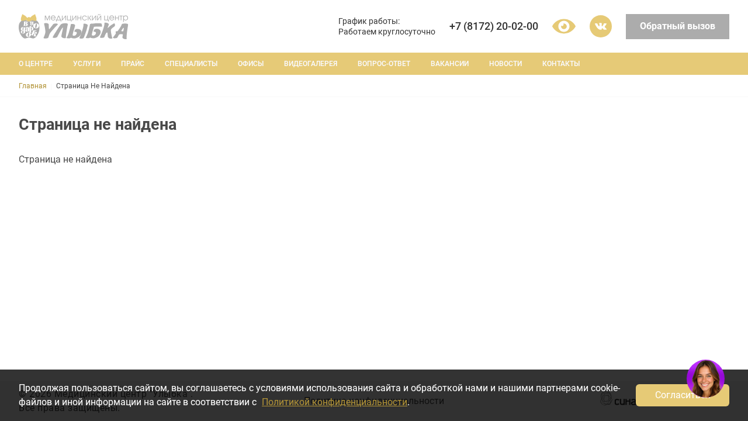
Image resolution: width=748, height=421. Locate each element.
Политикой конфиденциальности (334, 402)
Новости (505, 64)
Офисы (251, 64)
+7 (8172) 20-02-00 (493, 26)
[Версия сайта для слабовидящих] (564, 26)
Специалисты (191, 64)
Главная (33, 86)
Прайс (132, 64)
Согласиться (683, 395)
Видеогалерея (310, 64)
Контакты (561, 64)
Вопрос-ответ (384, 64)
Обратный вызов (677, 26)
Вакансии (450, 64)
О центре (36, 64)
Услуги (87, 64)
